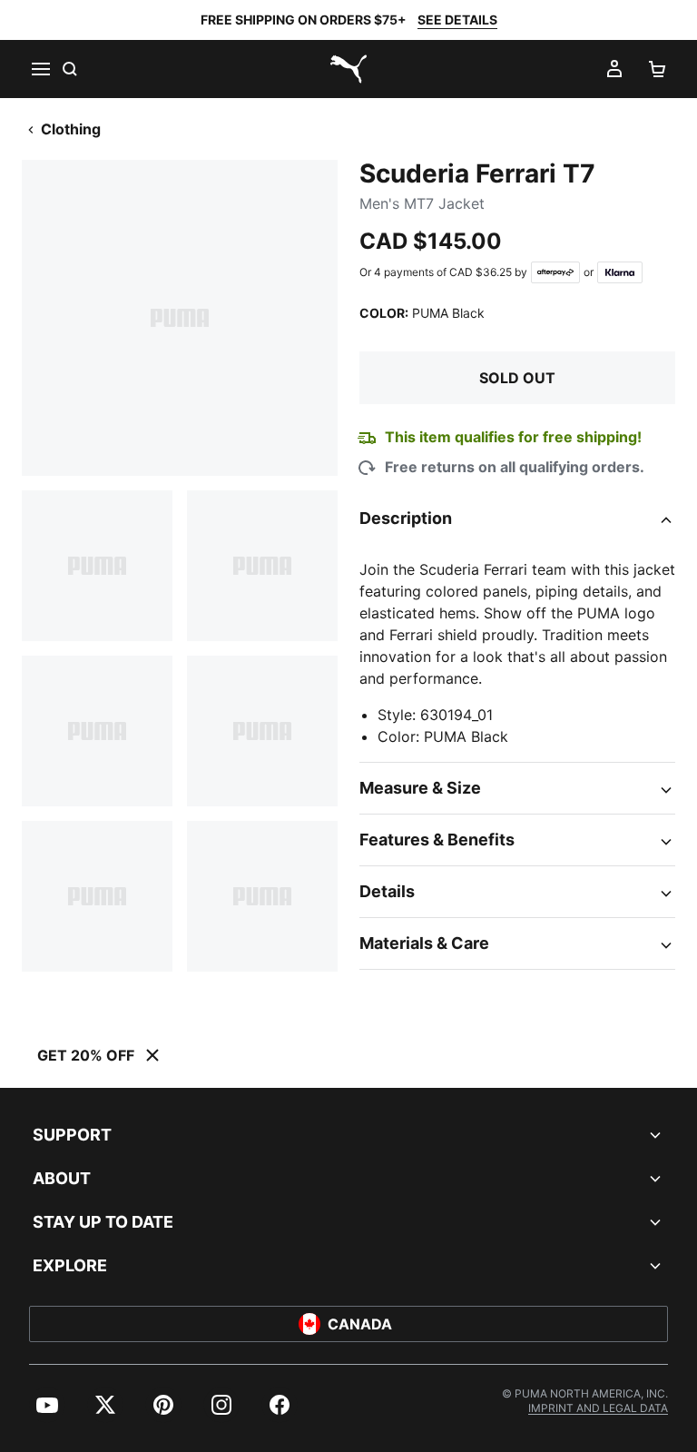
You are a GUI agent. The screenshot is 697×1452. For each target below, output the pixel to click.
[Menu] (40, 69)
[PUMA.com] (348, 69)
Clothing (71, 129)
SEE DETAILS (457, 19)
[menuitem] (47, 1405)
